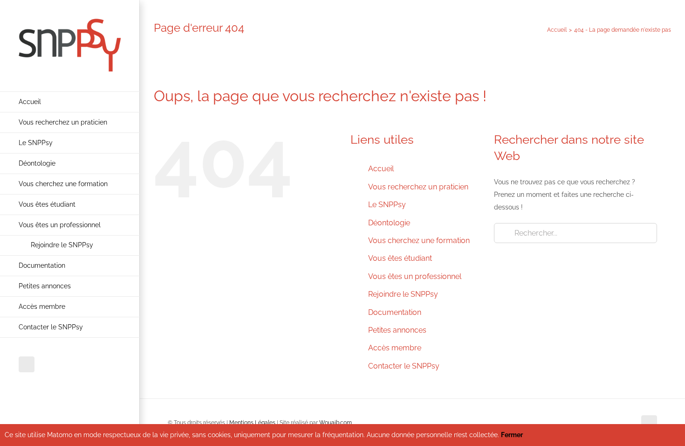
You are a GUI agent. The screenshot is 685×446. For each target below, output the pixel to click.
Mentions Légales (252, 422)
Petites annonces (397, 330)
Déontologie (389, 222)
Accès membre (394, 347)
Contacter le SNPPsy (403, 366)
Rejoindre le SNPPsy (403, 294)
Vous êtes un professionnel (414, 276)
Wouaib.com (335, 422)
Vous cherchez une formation (419, 240)
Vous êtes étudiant (400, 258)
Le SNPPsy (387, 204)
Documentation (394, 312)
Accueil (381, 168)
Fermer (512, 435)
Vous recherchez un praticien (418, 186)
